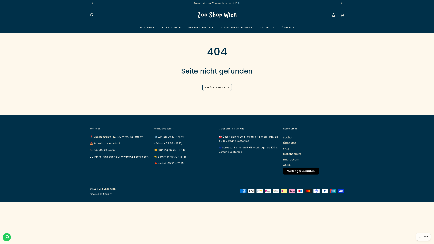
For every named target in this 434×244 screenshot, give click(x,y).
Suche (287, 137)
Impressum (291, 159)
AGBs (287, 165)
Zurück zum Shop (217, 87)
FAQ (286, 148)
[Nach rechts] (341, 3)
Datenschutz (292, 154)
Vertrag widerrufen (301, 171)
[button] (91, 15)
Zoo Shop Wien (107, 188)
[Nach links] (93, 3)
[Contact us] (7, 237)
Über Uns (289, 143)
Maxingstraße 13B (104, 136)
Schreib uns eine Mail (107, 143)
